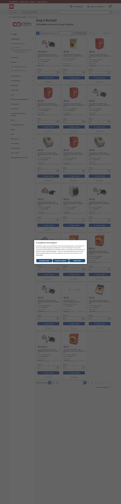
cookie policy (39, 255)
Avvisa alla (77, 261)
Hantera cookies (60, 261)
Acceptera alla (44, 261)
